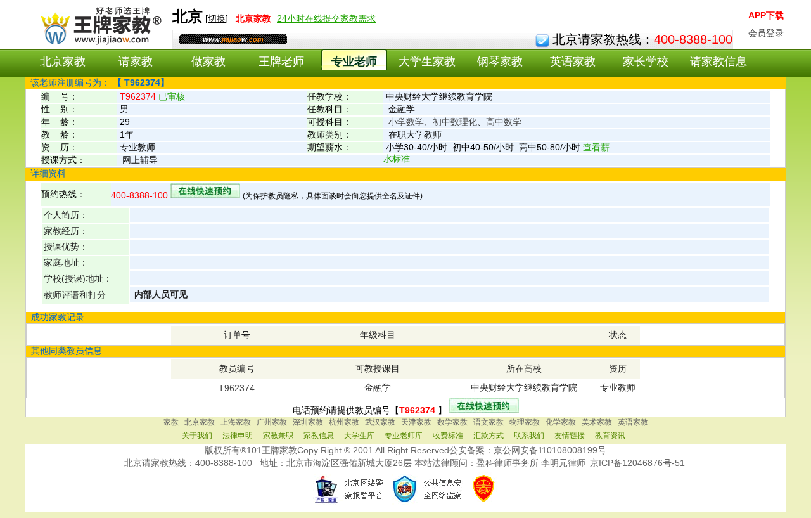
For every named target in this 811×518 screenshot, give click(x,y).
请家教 (135, 61)
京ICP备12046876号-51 (637, 463)
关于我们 (197, 435)
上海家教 (235, 422)
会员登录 (766, 33)
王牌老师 (281, 61)
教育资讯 (610, 435)
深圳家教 (308, 422)
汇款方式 (488, 435)
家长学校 (645, 61)
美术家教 (597, 422)
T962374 (237, 388)
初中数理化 (455, 122)
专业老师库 (404, 435)
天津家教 (416, 422)
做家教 (208, 61)
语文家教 (488, 422)
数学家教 (452, 422)
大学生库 (359, 435)
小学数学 (406, 122)
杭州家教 (344, 422)
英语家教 (573, 61)
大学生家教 (427, 61)
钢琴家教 (500, 61)
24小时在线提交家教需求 (326, 18)
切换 (217, 18)
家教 (171, 422)
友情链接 (569, 435)
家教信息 (318, 435)
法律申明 (237, 435)
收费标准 (448, 435)
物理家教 (524, 422)
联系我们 (529, 435)
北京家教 (63, 61)
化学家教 (561, 422)
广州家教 (272, 422)
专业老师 (354, 61)
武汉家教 (380, 422)
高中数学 (503, 122)
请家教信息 (718, 61)
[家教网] (99, 42)
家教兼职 (278, 435)
